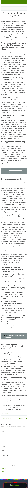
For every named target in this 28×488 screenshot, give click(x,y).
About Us (3, 468)
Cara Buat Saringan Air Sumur (6, 418)
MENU (24, 1)
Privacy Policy (5, 471)
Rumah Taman (10, 413)
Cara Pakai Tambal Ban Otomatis (22, 418)
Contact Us (4, 474)
